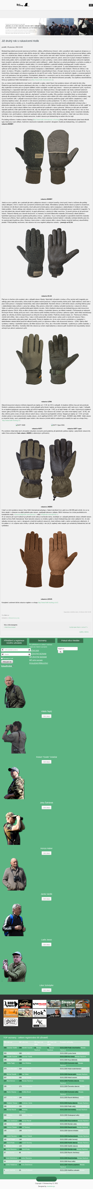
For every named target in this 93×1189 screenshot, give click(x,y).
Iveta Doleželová (11, 1158)
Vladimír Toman (12, 1103)
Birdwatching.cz (12, 1053)
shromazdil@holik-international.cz (26, 514)
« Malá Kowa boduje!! (10, 627)
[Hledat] (60, 651)
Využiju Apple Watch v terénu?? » (78, 627)
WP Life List (23, 1042)
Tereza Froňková (11, 1161)
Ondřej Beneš (26, 1092)
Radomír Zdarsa (11, 1146)
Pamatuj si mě (8, 658)
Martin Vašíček (10, 1170)
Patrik (9, 1086)
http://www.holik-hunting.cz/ (11, 420)
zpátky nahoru (84, 632)
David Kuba (10, 1143)
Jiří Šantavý (26, 1127)
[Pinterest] (41, 1179)
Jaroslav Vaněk (12, 1048)
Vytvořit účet (6, 666)
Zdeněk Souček (27, 1048)
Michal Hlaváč (11, 1109)
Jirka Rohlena (11, 1060)
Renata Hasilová (81, 1053)
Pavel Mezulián (12, 1069)
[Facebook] (52, 1179)
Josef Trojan (11, 1139)
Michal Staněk (11, 1074)
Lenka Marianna (11, 1149)
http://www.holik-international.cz (42, 80)
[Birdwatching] (23, 4)
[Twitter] (48, 1179)
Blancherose (11, 1081)
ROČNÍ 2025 (34, 651)
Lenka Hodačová (11, 1165)
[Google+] (44, 1179)
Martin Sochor (26, 1139)
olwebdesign (51, 1186)
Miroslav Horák (12, 1124)
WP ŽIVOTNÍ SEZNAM (38, 657)
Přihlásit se (7, 662)
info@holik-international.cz (49, 514)
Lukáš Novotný (12, 1136)
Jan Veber (25, 1074)
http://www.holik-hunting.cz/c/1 (48, 602)
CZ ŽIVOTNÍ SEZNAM (37, 654)
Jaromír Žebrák (12, 1127)
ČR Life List (8, 1042)
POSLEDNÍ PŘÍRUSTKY (38, 663)
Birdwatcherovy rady (14, 618)
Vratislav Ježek (12, 1097)
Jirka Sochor (10, 1152)
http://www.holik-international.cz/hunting (46, 119)
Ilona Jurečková (12, 1121)
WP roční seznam (36, 660)
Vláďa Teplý (26, 1053)
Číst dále (46, 716)
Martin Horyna (26, 1069)
